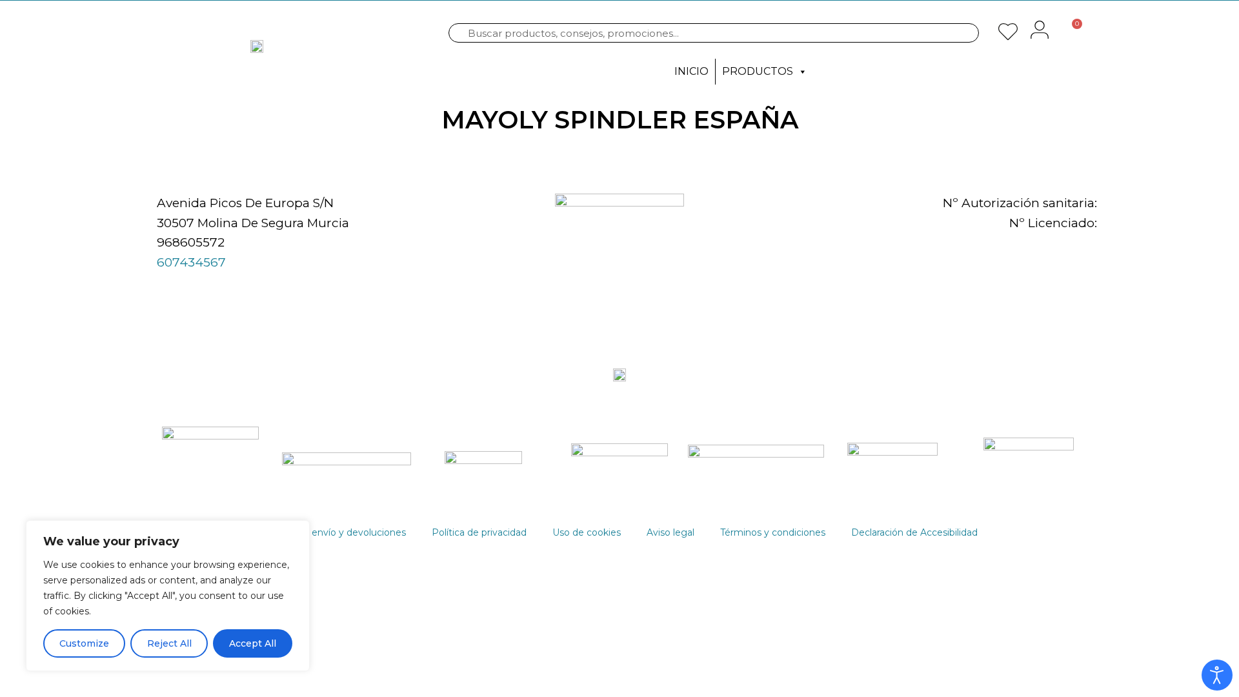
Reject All (169, 643)
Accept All (252, 643)
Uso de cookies (586, 532)
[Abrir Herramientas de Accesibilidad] (1217, 675)
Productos (757, 71)
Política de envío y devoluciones (334, 532)
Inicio (691, 71)
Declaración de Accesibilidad (914, 532)
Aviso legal (670, 532)
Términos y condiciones (772, 532)
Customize (84, 643)
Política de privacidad (479, 532)
